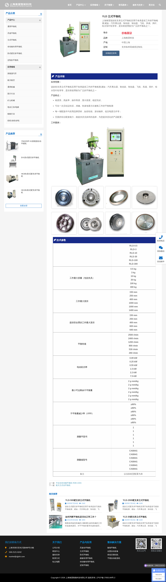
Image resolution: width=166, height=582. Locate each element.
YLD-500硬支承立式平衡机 (77, 500)
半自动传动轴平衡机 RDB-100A (68, 483)
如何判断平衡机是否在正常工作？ (80, 517)
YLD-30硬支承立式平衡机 (135, 517)
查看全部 (23, 206)
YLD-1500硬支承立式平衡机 (136, 500)
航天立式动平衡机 (63, 485)
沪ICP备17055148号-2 (105, 578)
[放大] (143, 541)
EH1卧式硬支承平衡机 (30, 157)
